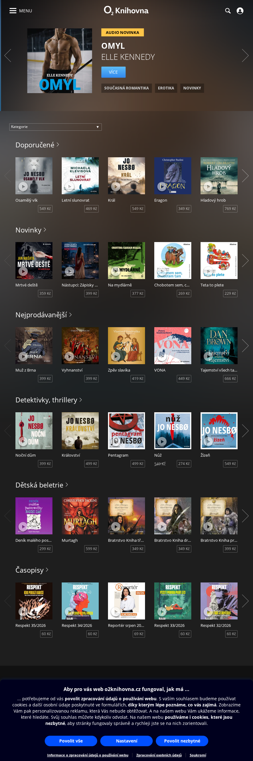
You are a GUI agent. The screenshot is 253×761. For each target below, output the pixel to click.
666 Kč (230, 378)
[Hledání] (228, 11)
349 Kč (184, 208)
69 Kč (138, 633)
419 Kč (137, 378)
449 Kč (184, 378)
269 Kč (184, 293)
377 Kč (137, 293)
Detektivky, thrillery (46, 399)
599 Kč (91, 548)
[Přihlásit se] (239, 11)
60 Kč (46, 633)
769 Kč (230, 208)
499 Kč (91, 463)
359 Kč (45, 293)
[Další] (245, 55)
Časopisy (29, 569)
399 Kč (91, 293)
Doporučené (34, 144)
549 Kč (45, 208)
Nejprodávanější (41, 314)
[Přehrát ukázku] (23, 186)
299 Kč (45, 548)
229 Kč (230, 293)
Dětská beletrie (39, 484)
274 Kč (184, 463)
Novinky (28, 229)
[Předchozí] (7, 55)
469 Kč (91, 208)
